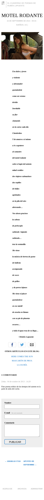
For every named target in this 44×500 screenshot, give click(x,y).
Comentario (9, 423)
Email (32, 344)
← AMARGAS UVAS (13, 461)
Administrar (37, 489)
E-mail (13, 413)
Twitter (22, 344)
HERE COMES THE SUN (22, 356)
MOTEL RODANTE (22, 15)
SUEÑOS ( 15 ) (22, 25)
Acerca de (7, 489)
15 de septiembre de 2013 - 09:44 (21, 21)
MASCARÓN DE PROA (22, 361)
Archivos (22, 489)
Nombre (7, 403)
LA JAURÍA (22, 365)
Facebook (12, 344)
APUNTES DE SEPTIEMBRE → (30, 463)
